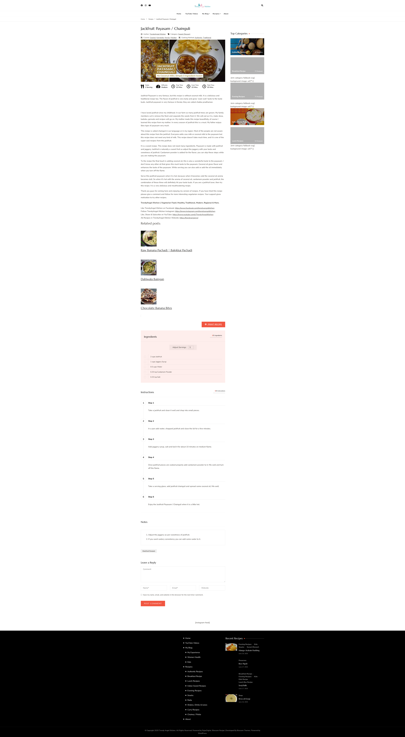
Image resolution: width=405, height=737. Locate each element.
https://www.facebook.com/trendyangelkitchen (194, 208)
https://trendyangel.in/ (189, 218)
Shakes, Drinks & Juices (197, 705)
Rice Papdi (243, 663)
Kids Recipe (243, 679)
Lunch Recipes (193, 681)
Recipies (216, 14)
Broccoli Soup (244, 699)
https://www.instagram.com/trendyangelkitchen (195, 211)
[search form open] (262, 5)
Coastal (153, 37)
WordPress (202, 733)
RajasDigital (206, 730)
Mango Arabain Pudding (249, 650)
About (226, 14)
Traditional (207, 37)
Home (179, 14)
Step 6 (151, 497)
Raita (189, 700)
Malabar (174, 37)
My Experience (193, 652)
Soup (241, 695)
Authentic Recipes (195, 671)
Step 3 (151, 439)
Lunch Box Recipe (246, 682)
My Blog (205, 14)
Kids (189, 662)
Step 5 (151, 478)
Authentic (198, 37)
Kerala (167, 37)
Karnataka (160, 37)
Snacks (190, 695)
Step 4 (151, 457)
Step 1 (151, 403)
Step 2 (151, 421)
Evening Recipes (194, 690)
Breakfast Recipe (194, 676)
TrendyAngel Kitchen (158, 34)
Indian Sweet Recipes (196, 686)
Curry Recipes (193, 709)
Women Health (193, 657)
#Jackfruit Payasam (148, 551)
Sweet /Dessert (184, 34)
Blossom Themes (243, 730)
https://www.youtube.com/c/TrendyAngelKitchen (193, 214)
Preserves (242, 660)
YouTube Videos (191, 14)
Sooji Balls (243, 685)
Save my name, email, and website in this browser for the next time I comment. (173, 595)
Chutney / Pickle (194, 714)
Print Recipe (214, 324)
